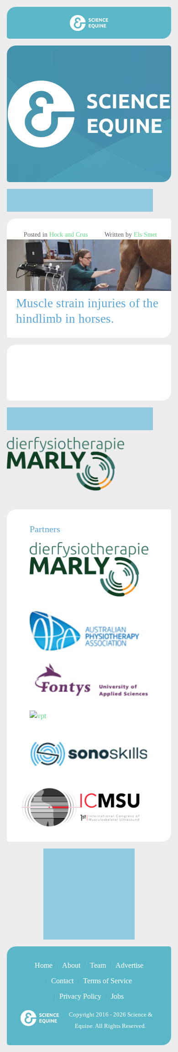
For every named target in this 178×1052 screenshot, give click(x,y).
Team (98, 965)
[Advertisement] (80, 200)
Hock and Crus (68, 234)
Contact (62, 981)
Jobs (117, 996)
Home (43, 965)
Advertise (129, 965)
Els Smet (145, 234)
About (71, 965)
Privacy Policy (80, 996)
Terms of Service (107, 981)
